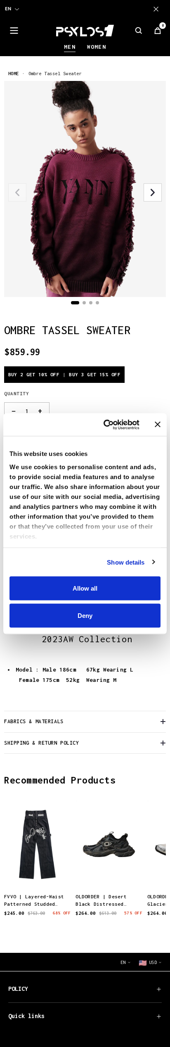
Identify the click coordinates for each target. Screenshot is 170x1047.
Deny (85, 615)
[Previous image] (17, 192)
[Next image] (153, 192)
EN (8, 9)
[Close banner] (158, 424)
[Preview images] (37, 874)
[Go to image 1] (75, 302)
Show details (125, 561)
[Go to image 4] (97, 302)
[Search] (138, 30)
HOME (13, 73)
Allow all (85, 588)
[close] (158, 9)
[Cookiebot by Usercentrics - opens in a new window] (105, 424)
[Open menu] (14, 30)
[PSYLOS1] (85, 30)
